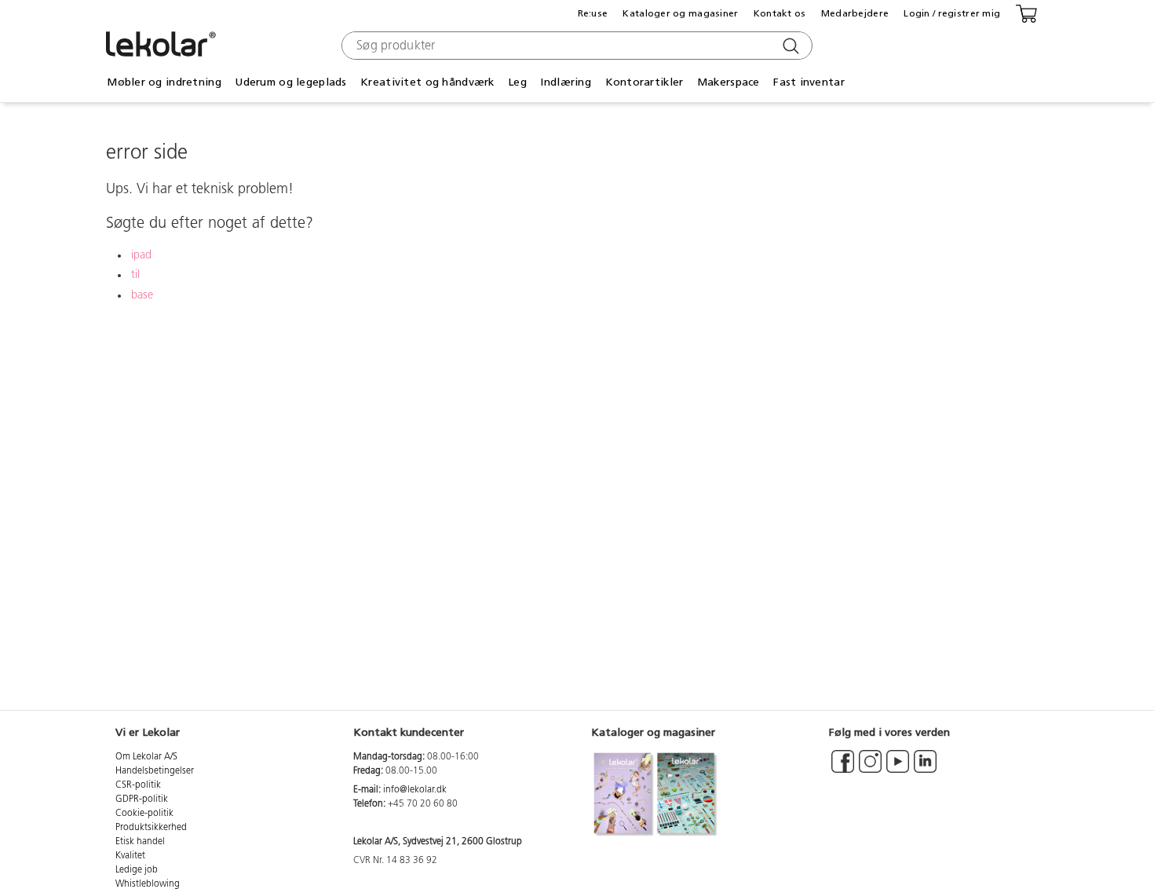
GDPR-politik (141, 799)
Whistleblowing (147, 884)
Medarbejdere (855, 13)
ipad (141, 256)
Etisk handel (140, 842)
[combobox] (575, 45)
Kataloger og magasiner (680, 13)
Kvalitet (130, 856)
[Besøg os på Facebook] (842, 769)
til (135, 275)
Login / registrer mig (952, 13)
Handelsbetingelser (154, 771)
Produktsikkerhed (151, 827)
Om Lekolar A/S (146, 757)
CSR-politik (138, 785)
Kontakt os (780, 13)
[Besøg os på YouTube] (897, 769)
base (142, 296)
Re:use (593, 13)
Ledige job (136, 870)
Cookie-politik (144, 813)
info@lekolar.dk (415, 790)
